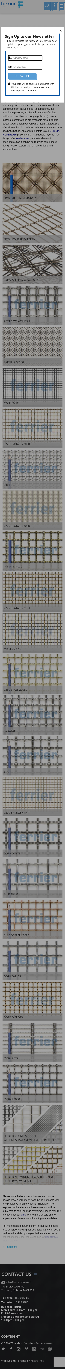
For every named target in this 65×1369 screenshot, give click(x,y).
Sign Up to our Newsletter (29, 36)
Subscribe (22, 76)
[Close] (60, 30)
